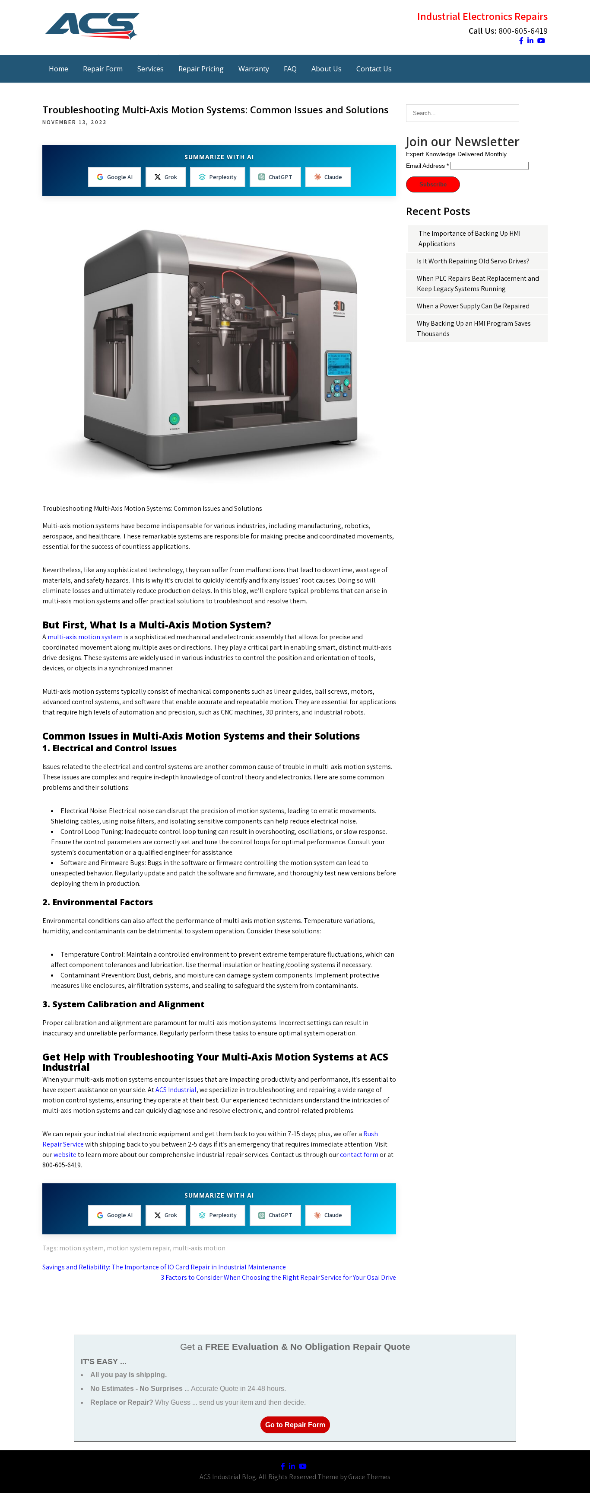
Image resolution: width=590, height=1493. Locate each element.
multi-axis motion (199, 1248)
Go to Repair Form (295, 1425)
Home (58, 69)
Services (150, 69)
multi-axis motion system (85, 636)
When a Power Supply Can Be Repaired (473, 306)
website (66, 1154)
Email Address (427, 165)
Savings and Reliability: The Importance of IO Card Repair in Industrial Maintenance (164, 1267)
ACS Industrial (176, 1089)
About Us (326, 69)
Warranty (253, 69)
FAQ (290, 69)
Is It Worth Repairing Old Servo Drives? (473, 261)
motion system (81, 1248)
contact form (359, 1154)
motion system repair (138, 1248)
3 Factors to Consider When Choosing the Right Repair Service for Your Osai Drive (278, 1277)
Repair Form (103, 69)
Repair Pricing (201, 69)
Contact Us (374, 69)
